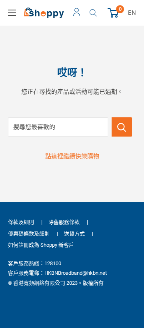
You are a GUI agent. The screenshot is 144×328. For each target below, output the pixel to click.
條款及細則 (21, 222)
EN (132, 12)
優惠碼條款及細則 (29, 234)
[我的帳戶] (76, 13)
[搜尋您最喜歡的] (122, 127)
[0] (113, 13)
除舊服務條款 (64, 222)
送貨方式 (74, 234)
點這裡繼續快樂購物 (72, 156)
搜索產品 (94, 12)
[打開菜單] (12, 13)
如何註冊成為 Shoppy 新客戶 (41, 245)
